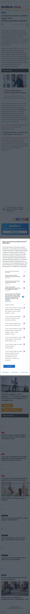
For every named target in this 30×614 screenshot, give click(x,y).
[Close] (26, 241)
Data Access (15, 372)
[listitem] (15, 272)
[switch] (23, 276)
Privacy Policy (24, 372)
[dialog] (15, 307)
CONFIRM (9, 366)
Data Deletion (5, 372)
